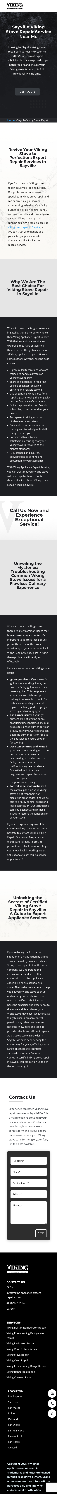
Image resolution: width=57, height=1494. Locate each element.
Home (11, 120)
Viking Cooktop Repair (20, 1377)
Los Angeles (15, 1396)
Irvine (11, 1413)
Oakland (13, 1419)
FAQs (10, 1287)
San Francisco (16, 1430)
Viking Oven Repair (18, 1360)
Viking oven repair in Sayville (24, 227)
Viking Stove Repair (18, 1354)
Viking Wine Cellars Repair (22, 1349)
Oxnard (12, 1447)
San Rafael (14, 1441)
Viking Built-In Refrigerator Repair (26, 1327)
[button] (52, 1413)
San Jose (13, 1402)
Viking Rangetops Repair (21, 1371)
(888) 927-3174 (16, 1303)
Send (41, 1233)
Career (11, 1308)
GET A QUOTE (27, 91)
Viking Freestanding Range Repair (26, 1366)
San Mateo (14, 1407)
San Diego (14, 1424)
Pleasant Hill (15, 1436)
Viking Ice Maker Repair (20, 1343)
